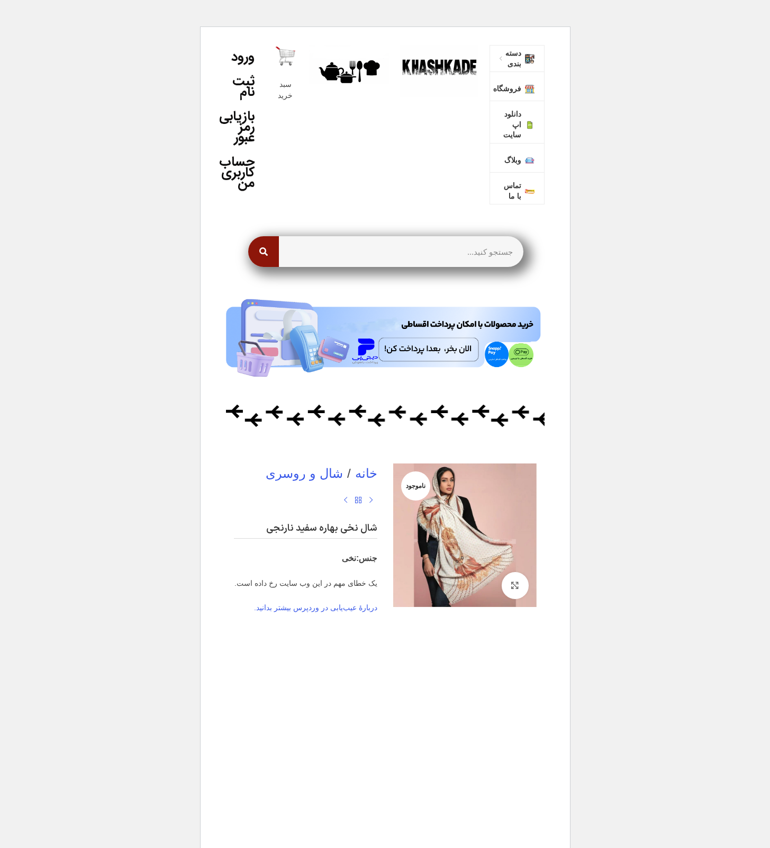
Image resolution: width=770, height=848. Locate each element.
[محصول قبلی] (371, 500)
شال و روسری (304, 473)
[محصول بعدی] (345, 500)
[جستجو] (263, 251)
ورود (243, 57)
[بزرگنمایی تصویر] (515, 585)
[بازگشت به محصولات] (358, 500)
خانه (366, 473)
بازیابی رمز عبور (240, 127)
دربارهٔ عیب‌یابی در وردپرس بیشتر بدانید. (315, 607)
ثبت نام (243, 86)
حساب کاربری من (240, 172)
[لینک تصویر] (439, 70)
